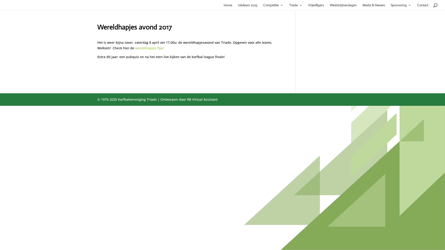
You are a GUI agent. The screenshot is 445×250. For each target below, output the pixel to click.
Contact (422, 5)
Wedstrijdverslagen (343, 5)
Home (228, 5)
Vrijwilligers (316, 5)
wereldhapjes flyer (149, 48)
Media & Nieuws (373, 5)
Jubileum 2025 (247, 5)
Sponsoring (399, 5)
